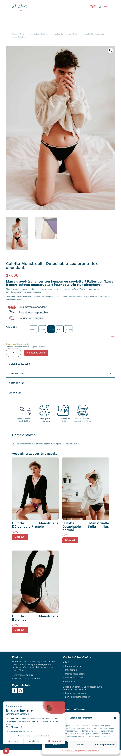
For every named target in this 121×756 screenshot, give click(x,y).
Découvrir (20, 536)
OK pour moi (54, 741)
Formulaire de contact (75, 693)
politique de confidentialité (88, 751)
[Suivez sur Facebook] (14, 690)
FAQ (67, 662)
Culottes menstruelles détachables (56, 34)
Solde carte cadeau (74, 677)
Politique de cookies (69, 751)
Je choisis (34, 741)
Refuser (80, 744)
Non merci (13, 741)
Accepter (56, 744)
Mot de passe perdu (75, 674)
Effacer (113, 336)
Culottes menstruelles (29, 34)
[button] (115, 717)
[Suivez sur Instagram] (20, 690)
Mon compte (71, 670)
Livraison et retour (73, 666)
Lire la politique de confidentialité (19, 732)
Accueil (15, 34)
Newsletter (70, 681)
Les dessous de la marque (27, 678)
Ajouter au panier (36, 352)
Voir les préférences (105, 744)
